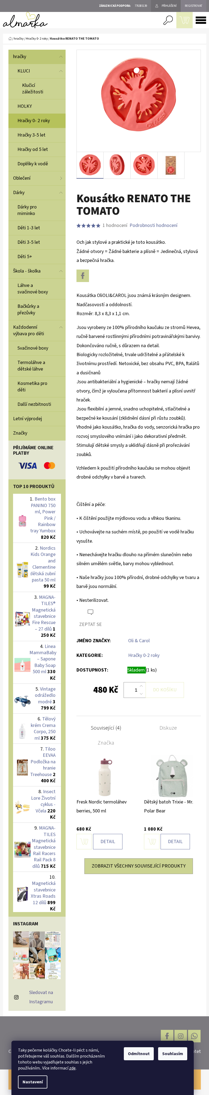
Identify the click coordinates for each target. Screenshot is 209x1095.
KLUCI (23, 71)
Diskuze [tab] (168, 728)
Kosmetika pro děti (32, 386)
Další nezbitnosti (34, 404)
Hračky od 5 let (32, 149)
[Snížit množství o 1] (141, 694)
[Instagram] (180, 1036)
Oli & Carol (139, 640)
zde (72, 1068)
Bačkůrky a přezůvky (28, 309)
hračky (19, 56)
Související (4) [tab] (106, 728)
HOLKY (24, 106)
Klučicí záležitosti (32, 88)
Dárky (18, 192)
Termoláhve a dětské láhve (31, 365)
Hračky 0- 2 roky (33, 120)
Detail (107, 841)
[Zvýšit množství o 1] (141, 686)
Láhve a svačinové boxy (32, 288)
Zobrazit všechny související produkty (139, 866)
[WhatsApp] (194, 1036)
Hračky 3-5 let (31, 135)
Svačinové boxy (32, 348)
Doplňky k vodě (32, 163)
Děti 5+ (24, 256)
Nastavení (33, 1082)
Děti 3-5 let (28, 242)
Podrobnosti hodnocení (153, 225)
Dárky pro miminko (27, 210)
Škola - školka (27, 271)
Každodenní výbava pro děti (28, 330)
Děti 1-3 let (28, 227)
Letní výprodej (27, 418)
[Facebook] (82, 276)
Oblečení (21, 178)
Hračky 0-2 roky (143, 655)
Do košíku (165, 689)
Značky (20, 433)
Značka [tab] (106, 743)
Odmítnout (139, 1054)
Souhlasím (172, 1054)
